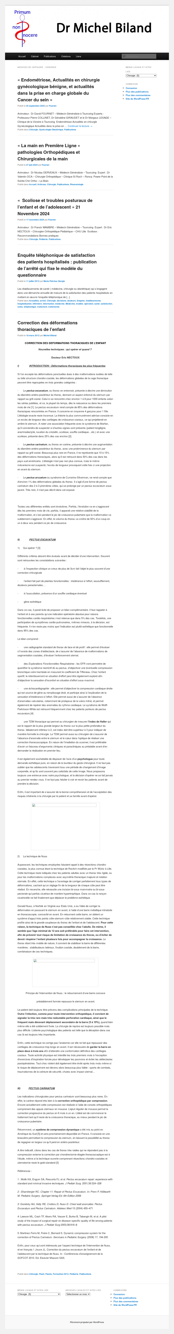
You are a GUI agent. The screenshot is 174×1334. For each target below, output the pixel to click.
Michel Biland (50, 335)
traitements (53, 306)
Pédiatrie (43, 239)
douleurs (71, 300)
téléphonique (30, 306)
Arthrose (41, 184)
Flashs (48, 1273)
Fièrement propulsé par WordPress (87, 1322)
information (48, 303)
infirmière (37, 303)
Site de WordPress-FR (137, 98)
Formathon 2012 (61, 1273)
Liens (78, 56)
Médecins (70, 303)
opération (88, 303)
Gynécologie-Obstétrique (51, 129)
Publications (50, 56)
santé (97, 303)
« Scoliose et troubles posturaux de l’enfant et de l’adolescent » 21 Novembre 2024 (55, 207)
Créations (66, 56)
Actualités (34, 300)
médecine (60, 303)
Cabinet (35, 56)
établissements (93, 300)
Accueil (22, 56)
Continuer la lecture (80, 126)
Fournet (52, 105)
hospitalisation (25, 303)
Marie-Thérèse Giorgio (54, 281)
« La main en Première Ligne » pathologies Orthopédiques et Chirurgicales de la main (49, 152)
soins (20, 306)
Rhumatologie (76, 184)
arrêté (43, 300)
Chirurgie (33, 129)
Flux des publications (137, 91)
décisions (61, 300)
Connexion (131, 88)
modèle (79, 303)
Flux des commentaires (138, 95)
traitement (42, 306)
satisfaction (106, 303)
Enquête (81, 300)
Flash (41, 1273)
